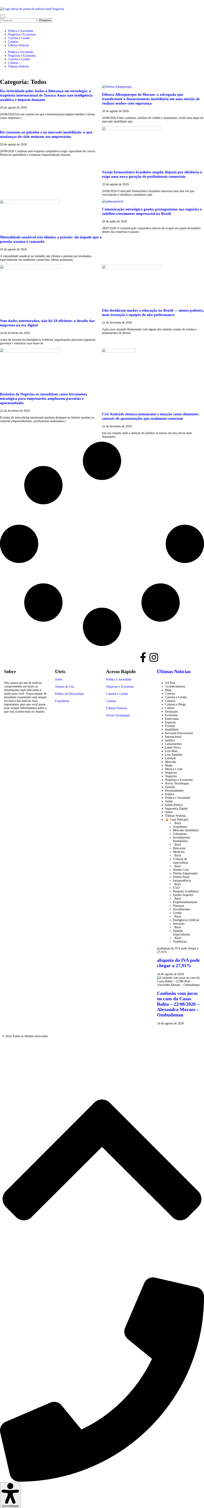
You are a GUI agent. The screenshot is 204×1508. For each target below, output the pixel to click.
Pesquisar (45, 20)
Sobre (58, 679)
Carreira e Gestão (19, 38)
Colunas (13, 41)
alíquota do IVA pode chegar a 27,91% (178, 963)
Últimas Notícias (18, 45)
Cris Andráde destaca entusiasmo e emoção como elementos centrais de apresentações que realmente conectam (150, 416)
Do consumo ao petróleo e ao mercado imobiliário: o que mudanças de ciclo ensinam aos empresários (46, 134)
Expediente (62, 701)
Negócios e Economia (22, 34)
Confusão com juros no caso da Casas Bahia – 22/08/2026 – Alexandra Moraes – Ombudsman (178, 1004)
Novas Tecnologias (118, 715)
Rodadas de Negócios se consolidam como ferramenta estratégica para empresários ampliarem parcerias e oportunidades (43, 398)
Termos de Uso (64, 686)
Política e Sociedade (20, 31)
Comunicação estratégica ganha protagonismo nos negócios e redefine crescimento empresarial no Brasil (152, 211)
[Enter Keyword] (2, 16)
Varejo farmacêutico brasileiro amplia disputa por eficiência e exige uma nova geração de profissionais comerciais (152, 174)
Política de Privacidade (69, 693)
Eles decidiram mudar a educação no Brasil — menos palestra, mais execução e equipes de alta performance (153, 312)
